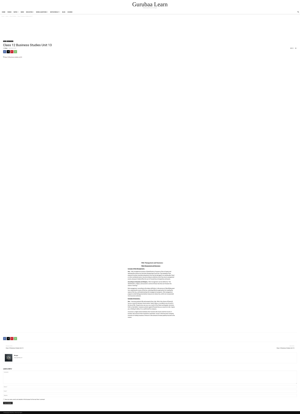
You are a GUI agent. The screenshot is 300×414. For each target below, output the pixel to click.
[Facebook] (4, 51)
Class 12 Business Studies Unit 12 (14, 348)
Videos (9, 12)
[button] (298, 12)
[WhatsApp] (15, 51)
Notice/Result (54, 12)
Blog (63, 12)
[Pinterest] (11, 51)
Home (3, 12)
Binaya (6, 48)
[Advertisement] (150, 29)
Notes (15, 12)
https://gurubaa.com (18, 357)
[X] (8, 51)
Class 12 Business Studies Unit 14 (285, 348)
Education (29, 12)
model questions (41, 12)
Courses (69, 12)
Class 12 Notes (13, 16)
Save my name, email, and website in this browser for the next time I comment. (25, 399)
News (22, 12)
